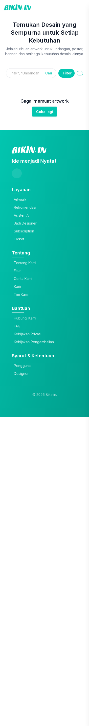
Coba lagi (44, 112)
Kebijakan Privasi (27, 334)
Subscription (24, 231)
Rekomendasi (25, 207)
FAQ (17, 326)
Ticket (19, 239)
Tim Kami (21, 294)
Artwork (20, 199)
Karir (17, 286)
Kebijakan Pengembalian (34, 342)
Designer (21, 373)
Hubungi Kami (25, 318)
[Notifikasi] (78, 7)
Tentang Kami (25, 263)
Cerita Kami (23, 278)
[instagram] (17, 173)
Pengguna (22, 365)
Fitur (17, 271)
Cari (48, 73)
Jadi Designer (25, 223)
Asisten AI (21, 215)
